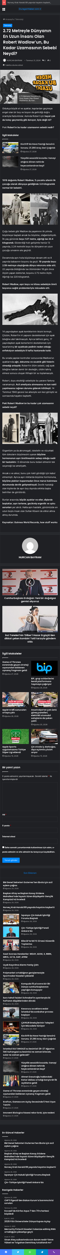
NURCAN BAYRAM (14, 60)
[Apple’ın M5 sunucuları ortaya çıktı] (15, 699)
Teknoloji (19, 19)
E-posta (6, 825)
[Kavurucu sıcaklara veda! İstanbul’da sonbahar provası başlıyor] (11, 1012)
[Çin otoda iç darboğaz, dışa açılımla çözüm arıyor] (44, 736)
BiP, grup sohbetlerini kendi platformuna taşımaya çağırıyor (42, 681)
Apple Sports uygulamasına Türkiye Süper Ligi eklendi (14, 749)
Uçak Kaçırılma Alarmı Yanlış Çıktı (21, 964)
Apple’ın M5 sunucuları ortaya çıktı (14, 711)
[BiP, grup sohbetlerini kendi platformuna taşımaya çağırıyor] (44, 668)
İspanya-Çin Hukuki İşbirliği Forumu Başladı (35, 917)
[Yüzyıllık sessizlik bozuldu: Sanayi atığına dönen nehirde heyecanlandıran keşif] (10, 161)
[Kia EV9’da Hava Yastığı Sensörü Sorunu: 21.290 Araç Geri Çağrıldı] (10, 147)
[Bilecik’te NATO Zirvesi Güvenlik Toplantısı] (11, 944)
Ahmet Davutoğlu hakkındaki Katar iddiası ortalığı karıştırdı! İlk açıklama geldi (39, 1079)
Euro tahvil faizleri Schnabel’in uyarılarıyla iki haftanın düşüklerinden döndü (26, 999)
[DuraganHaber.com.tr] (30, 9)
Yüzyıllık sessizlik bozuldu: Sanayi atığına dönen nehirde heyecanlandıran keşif (38, 162)
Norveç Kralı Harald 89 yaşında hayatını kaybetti (29, 2)
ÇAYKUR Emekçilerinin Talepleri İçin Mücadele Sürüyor (37, 1024)
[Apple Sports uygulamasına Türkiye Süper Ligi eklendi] (15, 736)
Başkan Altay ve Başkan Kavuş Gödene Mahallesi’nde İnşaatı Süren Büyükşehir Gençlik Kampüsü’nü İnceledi (28, 896)
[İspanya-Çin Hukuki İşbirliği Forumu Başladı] (11, 919)
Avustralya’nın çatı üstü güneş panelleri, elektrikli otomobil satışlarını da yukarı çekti (44, 715)
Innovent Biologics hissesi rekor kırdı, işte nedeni (29, 1112)
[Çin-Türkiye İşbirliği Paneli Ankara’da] (11, 931)
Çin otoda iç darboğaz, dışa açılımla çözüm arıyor (43, 749)
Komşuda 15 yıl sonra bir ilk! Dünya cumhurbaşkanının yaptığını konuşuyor (35, 986)
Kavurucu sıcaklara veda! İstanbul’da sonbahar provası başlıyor (37, 1011)
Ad (4, 814)
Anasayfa (9, 19)
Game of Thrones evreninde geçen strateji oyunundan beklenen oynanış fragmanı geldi (15, 666)
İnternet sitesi (8, 836)
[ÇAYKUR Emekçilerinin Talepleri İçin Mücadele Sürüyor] (11, 1026)
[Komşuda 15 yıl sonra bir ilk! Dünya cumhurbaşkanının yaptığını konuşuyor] (11, 987)
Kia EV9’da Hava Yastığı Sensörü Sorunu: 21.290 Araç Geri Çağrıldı (38, 1037)
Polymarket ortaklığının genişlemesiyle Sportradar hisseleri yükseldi (23, 974)
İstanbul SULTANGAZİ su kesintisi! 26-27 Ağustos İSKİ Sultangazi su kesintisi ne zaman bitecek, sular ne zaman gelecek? (28, 1051)
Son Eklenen (30, 873)
